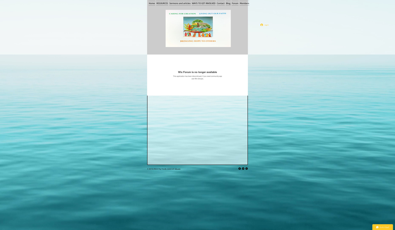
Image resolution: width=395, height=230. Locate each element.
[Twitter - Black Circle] (243, 168)
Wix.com (177, 169)
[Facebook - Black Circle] (239, 168)
